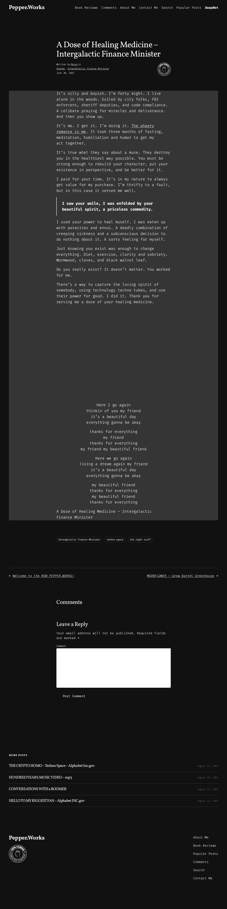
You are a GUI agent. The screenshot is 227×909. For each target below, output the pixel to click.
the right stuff (140, 539)
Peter (74, 64)
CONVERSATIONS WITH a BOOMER (38, 789)
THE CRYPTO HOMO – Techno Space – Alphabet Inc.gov (51, 766)
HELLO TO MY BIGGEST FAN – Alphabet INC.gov (46, 801)
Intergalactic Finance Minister (88, 68)
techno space (115, 539)
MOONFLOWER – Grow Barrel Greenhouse (180, 576)
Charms (60, 68)
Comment (61, 646)
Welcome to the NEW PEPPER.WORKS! (43, 576)
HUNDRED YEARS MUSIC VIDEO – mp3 (40, 778)
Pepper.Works (27, 8)
